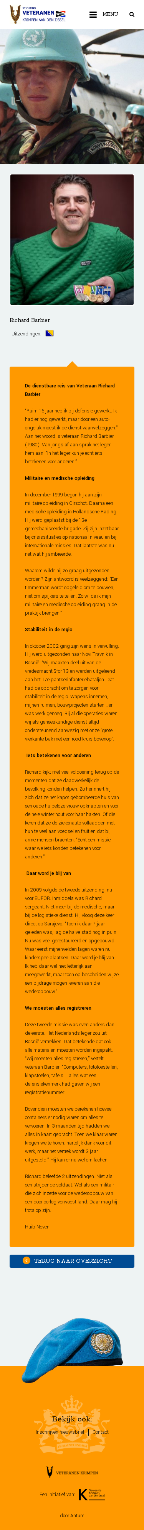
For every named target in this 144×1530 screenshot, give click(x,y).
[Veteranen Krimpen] (38, 14)
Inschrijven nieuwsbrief (60, 1432)
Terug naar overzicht (72, 1261)
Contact (101, 1432)
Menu (110, 14)
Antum (77, 1515)
